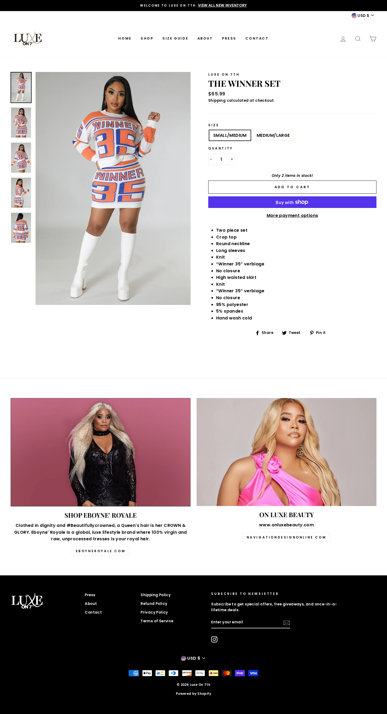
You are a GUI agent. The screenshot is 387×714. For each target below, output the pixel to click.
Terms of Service (157, 621)
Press (229, 38)
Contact (257, 38)
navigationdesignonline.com (286, 537)
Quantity (220, 148)
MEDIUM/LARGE (273, 135)
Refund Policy (154, 603)
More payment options (292, 215)
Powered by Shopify (193, 693)
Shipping (217, 100)
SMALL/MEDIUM (230, 135)
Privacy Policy (154, 612)
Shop (147, 38)
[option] (193, 5)
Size (213, 125)
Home (124, 38)
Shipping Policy (156, 595)
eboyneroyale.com (101, 551)
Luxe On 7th (224, 74)
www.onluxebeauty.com (286, 525)
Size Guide (175, 38)
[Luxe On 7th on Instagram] (214, 639)
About (205, 38)
